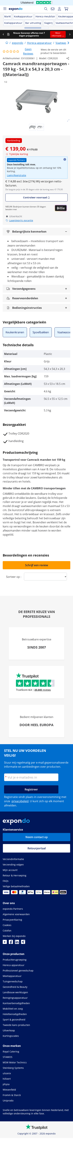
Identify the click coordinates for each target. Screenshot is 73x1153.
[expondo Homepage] (6, 43)
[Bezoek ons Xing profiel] (23, 943)
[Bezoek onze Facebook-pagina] (11, 943)
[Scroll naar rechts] (69, 34)
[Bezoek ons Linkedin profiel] (17, 943)
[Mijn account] (59, 9)
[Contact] (52, 8)
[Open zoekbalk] (45, 9)
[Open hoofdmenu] (4, 9)
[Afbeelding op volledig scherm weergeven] (68, 120)
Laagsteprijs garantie (21, 220)
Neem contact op (36, 837)
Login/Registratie (16, 175)
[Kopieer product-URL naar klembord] (67, 58)
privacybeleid (20, 801)
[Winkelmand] (66, 9)
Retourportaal (37, 848)
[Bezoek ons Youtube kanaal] (5, 943)
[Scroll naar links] (3, 34)
